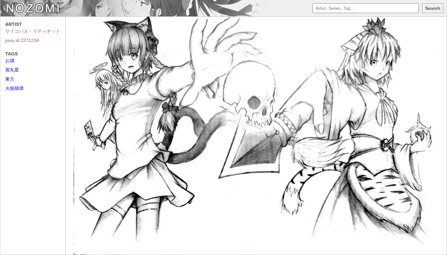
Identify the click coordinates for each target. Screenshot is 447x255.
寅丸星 (12, 69)
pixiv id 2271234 (22, 40)
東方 (9, 79)
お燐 (9, 60)
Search (432, 8)
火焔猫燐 (14, 88)
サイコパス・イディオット (32, 31)
